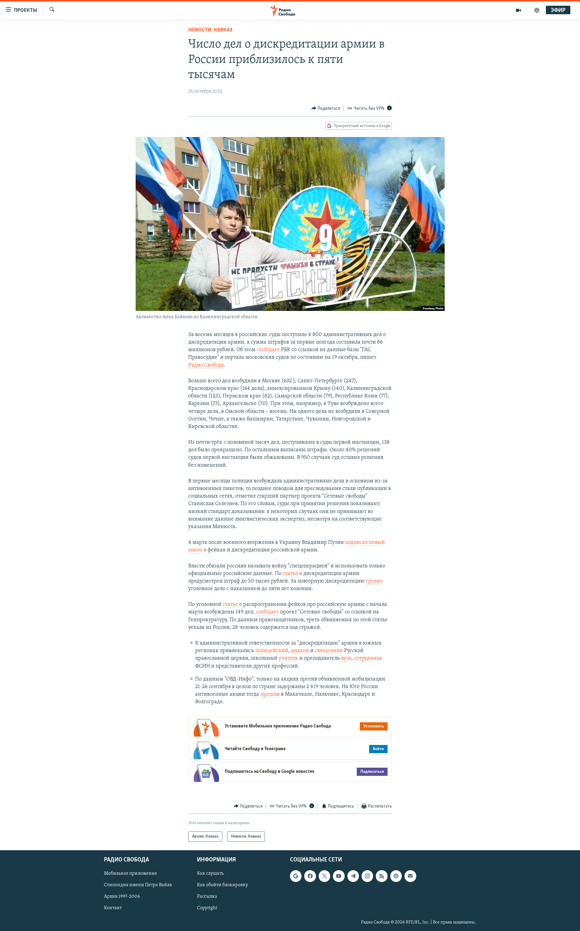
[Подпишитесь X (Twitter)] (324, 876)
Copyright (207, 908)
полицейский (271, 651)
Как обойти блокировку (222, 885)
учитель (288, 658)
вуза (345, 658)
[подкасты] (537, 10)
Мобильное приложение (130, 873)
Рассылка (207, 896)
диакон (300, 651)
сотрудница (368, 658)
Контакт (113, 908)
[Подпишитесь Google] (295, 876)
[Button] (325, 109)
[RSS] (381, 876)
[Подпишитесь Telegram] (353, 876)
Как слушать (210, 873)
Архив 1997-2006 (122, 896)
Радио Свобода (206, 365)
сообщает (268, 350)
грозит (374, 581)
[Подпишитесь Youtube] (338, 876)
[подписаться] (410, 876)
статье (290, 574)
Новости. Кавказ (210, 30)
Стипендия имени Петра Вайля (138, 885)
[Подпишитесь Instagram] (367, 876)
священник (329, 651)
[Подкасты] (396, 876)
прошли (270, 694)
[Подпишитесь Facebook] (310, 876)
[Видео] (518, 10)
